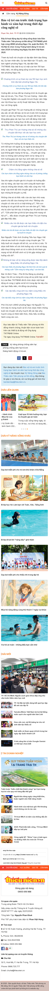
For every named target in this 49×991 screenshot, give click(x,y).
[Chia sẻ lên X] (24, 358)
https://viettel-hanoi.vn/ (24, 854)
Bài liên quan (10, 389)
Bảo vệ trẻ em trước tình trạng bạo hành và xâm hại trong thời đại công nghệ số (24, 370)
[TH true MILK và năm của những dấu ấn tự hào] (7, 819)
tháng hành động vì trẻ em (14, 351)
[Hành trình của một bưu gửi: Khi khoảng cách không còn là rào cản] (7, 809)
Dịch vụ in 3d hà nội (10, 859)
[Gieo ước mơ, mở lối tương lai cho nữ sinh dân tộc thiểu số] (7, 724)
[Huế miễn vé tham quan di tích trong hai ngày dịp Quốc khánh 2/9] (7, 733)
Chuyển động (12, 9)
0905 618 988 (24, 891)
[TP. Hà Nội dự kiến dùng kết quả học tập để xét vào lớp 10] (7, 705)
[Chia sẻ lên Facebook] (19, 358)
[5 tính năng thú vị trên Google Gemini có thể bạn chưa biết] (7, 743)
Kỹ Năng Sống (22, 13)
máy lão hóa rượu (9, 850)
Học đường (25, 9)
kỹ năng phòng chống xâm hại (23, 344)
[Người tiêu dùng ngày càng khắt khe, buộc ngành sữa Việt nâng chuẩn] (7, 799)
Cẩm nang (10, 13)
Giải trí (35, 9)
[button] (46, 3)
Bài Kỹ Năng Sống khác (16, 435)
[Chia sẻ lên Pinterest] (30, 358)
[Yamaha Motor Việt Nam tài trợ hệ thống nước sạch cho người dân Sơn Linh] (7, 714)
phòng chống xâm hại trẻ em (15, 348)
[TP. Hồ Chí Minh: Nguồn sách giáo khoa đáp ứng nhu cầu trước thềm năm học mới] (24, 675)
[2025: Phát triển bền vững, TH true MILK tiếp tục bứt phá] (7, 829)
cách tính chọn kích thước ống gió (15, 863)
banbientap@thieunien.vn (14, 382)
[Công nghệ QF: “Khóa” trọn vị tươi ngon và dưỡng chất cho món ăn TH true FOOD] (7, 839)
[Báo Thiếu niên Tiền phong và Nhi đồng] (24, 3)
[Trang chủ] (3, 13)
